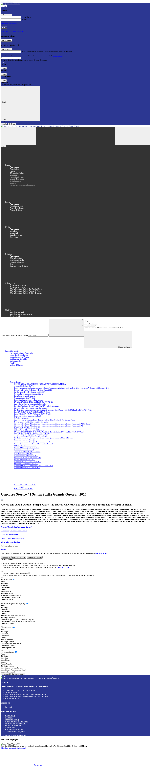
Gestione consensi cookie (14, 730)
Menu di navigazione (125, 347)
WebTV (12, 363)
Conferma (12, 124)
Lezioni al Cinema (16, 365)
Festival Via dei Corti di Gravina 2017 (27, 458)
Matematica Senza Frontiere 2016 (26, 464)
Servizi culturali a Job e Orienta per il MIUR (29, 392)
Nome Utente (26, 17)
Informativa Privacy (12, 720)
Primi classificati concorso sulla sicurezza (28, 400)
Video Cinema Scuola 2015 (23, 489)
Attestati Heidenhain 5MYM (24, 386)
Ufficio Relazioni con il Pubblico (16, 722)
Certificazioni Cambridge (18, 359)
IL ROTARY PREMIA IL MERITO (27, 428)
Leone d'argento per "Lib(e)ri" (24, 440)
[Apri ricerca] (132, 136)
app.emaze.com (6, 579)
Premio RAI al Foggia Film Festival (26, 448)
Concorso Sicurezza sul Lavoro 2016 (27, 468)
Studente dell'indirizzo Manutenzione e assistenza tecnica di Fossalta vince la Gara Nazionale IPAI (48, 426)
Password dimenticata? (9, 23)
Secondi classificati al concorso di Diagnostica (30, 404)
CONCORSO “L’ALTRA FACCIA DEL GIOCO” (32, 434)
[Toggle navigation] (18, 136)
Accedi (4, 6)
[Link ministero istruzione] (10, 4)
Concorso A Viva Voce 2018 (24, 450)
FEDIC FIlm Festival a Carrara (25, 446)
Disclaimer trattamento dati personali (13, 748)
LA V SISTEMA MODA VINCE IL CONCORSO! (32, 414)
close (3, 146)
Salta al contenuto (7, 2)
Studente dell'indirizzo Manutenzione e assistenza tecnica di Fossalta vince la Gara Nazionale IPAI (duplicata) (52, 424)
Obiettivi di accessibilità (13, 726)
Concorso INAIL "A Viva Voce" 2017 (27, 462)
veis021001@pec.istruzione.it (29, 696)
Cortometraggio (15, 361)
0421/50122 (12, 692)
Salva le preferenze (18, 674)
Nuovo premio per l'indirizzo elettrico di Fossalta (31, 422)
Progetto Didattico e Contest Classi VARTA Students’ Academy (36, 406)
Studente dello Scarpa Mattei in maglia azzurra (30, 408)
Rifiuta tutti (18, 557)
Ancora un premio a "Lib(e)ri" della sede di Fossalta (32, 442)
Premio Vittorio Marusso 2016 (25, 485)
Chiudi (4, 68)
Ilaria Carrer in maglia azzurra (24, 396)
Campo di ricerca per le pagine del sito (14, 335)
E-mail (24, 51)
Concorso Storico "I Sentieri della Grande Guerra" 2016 (33, 466)
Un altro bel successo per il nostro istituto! (28, 394)
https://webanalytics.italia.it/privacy (13, 604)
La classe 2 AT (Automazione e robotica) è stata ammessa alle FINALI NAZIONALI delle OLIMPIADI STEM (53, 410)
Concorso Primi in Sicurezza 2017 (26, 456)
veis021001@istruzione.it (28, 694)
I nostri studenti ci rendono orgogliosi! (27, 416)
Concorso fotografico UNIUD (24, 398)
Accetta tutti (35, 557)
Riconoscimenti (89, 326)
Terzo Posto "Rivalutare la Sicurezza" (27, 452)
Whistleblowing (10, 728)
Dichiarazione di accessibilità (15, 724)
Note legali (9, 718)
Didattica (87, 322)
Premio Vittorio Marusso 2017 (24, 460)
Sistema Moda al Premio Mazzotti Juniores (29, 430)
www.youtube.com (8, 652)
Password (25, 19)
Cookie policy (10, 716)
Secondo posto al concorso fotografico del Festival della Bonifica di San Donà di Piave (44, 420)
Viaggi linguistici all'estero (19, 355)
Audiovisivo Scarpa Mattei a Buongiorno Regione (31, 436)
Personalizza (6, 557)
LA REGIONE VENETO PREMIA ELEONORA (32, 412)
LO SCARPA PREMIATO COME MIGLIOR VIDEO (33, 402)
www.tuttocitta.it (7, 628)
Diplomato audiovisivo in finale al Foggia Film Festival (33, 444)
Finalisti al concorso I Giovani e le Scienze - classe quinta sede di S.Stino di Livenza (43, 438)
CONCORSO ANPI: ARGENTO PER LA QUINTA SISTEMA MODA (40, 384)
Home (86, 320)
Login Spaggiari (57, 56)
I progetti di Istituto (90, 324)
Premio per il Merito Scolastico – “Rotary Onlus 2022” (33, 390)
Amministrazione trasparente (15, 732)
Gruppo (21, 487)
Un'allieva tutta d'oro (21, 418)
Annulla (4, 124)
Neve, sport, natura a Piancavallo (21, 353)
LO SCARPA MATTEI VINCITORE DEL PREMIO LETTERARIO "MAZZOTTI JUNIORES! (49, 432)
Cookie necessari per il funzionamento (14, 573)
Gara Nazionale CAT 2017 (23, 454)
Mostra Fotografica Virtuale (19, 357)
